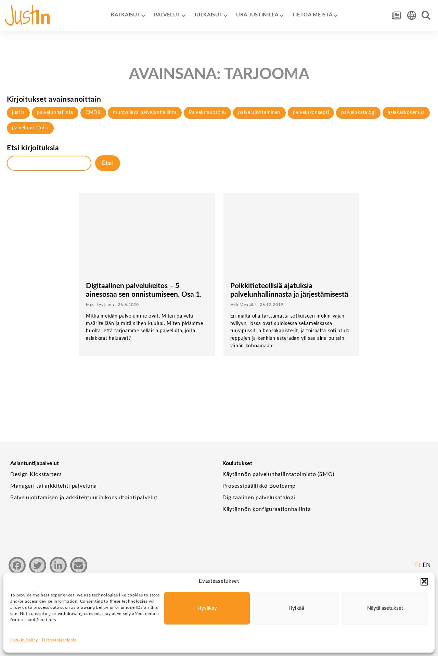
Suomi (411, 15)
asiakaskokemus (406, 112)
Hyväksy (207, 608)
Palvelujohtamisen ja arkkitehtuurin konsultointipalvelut (84, 497)
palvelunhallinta (55, 112)
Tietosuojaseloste (59, 640)
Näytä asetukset (385, 608)
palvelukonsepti (311, 112)
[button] (424, 581)
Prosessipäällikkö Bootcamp (259, 486)
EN (427, 565)
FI (418, 565)
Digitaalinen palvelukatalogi (258, 497)
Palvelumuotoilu (207, 112)
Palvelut (167, 15)
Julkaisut (208, 15)
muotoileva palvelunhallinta (145, 112)
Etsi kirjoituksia (33, 148)
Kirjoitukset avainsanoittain (54, 99)
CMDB (93, 112)
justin (18, 112)
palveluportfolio (30, 128)
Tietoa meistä (312, 15)
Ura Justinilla (257, 15)
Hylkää (296, 608)
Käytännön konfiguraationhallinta (266, 509)
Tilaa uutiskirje (396, 15)
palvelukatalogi (358, 112)
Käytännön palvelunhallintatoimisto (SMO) (278, 474)
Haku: (426, 15)
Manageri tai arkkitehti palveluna (53, 486)
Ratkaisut (125, 15)
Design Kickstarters (36, 474)
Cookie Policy (24, 640)
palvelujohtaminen (259, 112)
